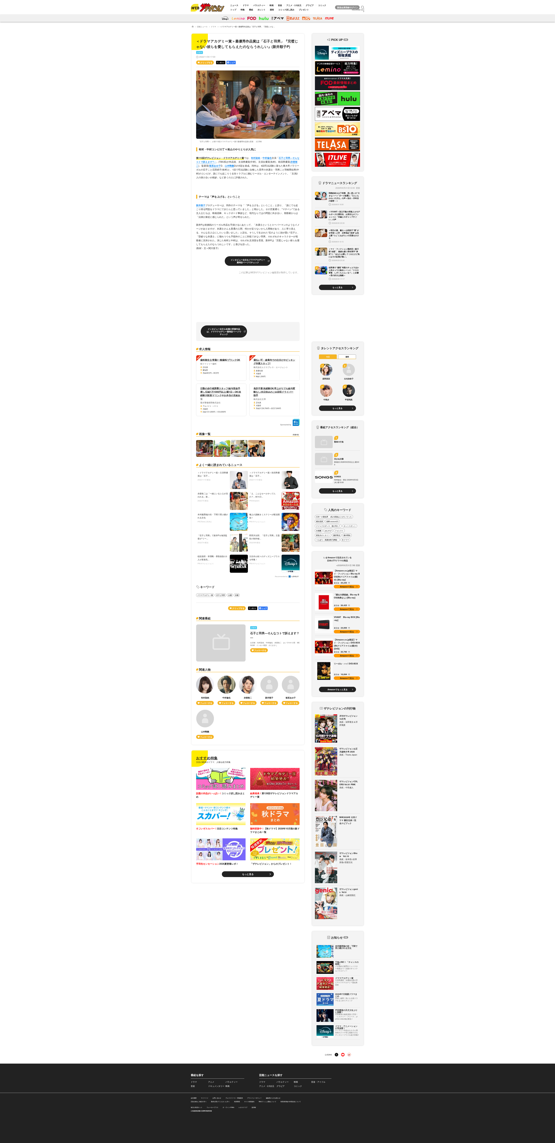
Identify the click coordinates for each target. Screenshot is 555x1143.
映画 (272, 5)
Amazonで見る (347, 586)
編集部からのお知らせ (273, 1098)
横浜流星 (319, 521)
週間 (347, 356)
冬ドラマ (345, 540)
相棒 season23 (332, 521)
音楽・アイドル (318, 1082)
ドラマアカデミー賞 (205, 595)
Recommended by (281, 576)
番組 (251, 10)
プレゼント (304, 10)
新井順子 (200, 205)
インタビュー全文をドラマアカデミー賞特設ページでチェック (248, 261)
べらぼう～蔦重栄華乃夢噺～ (327, 540)
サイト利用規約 (249, 1101)
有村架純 (255, 158)
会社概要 (194, 1098)
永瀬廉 (318, 530)
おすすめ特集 (207, 757)
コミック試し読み (286, 10)
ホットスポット (350, 526)
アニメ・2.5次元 (293, 5)
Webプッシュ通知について (267, 1101)
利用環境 (237, 1101)
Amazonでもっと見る (338, 689)
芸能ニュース (202, 26)
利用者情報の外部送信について (291, 1101)
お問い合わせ (216, 1098)
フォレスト (339, 530)
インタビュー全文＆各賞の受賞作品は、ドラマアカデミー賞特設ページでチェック (224, 331)
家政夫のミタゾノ (323, 535)
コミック (322, 5)
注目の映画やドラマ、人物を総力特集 (213, 762)
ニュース (234, 5)
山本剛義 (229, 165)
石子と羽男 (220, 595)
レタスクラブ (243, 1107)
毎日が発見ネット (196, 1107)
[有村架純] (205, 690)
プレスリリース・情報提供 (234, 1098)
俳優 (236, 595)
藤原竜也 (336, 535)
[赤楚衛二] (248, 690)
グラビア (310, 5)
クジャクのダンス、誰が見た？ (328, 526)
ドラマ (246, 5)
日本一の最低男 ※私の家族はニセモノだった (334, 517)
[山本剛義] (205, 724)
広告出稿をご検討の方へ (199, 1101)
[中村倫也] (226, 690)
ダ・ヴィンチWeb (228, 1107)
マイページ (204, 1098)
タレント (261, 10)
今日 (328, 356)
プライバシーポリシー (254, 1098)
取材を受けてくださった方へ (220, 1101)
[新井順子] (269, 690)
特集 (243, 10)
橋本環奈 (347, 535)
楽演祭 (254, 1107)
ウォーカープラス (212, 1107)
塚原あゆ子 (215, 165)
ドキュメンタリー (216, 1086)
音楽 (280, 5)
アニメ (211, 1082)
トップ (233, 10)
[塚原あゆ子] (291, 690)
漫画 (272, 10)
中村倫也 (267, 158)
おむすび (328, 530)
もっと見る (248, 874)
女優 (230, 595)
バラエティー (259, 5)
